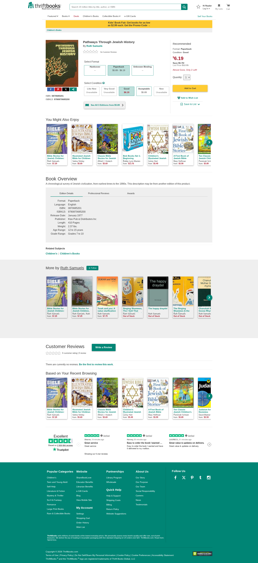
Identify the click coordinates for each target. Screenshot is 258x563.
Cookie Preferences (141, 555)
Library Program (114, 477)
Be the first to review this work (96, 364)
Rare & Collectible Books (58, 513)
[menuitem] (207, 6)
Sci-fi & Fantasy (54, 500)
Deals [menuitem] (76, 16)
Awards (131, 193)
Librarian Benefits (84, 486)
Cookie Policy (123, 555)
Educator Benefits (84, 482)
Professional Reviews (98, 193)
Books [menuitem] (65, 16)
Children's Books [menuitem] (91, 16)
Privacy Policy (66, 555)
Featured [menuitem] (52, 16)
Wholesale (111, 482)
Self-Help (51, 486)
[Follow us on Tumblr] (200, 477)
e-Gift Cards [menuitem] (130, 16)
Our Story (140, 477)
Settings (80, 513)
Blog (78, 495)
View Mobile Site (84, 500)
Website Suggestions (116, 513)
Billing (109, 504)
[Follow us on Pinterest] (192, 477)
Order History (82, 522)
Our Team (140, 486)
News (138, 500)
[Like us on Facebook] (175, 477)
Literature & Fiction (56, 491)
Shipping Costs (113, 500)
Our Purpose (142, 482)
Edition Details (66, 193)
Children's (51, 253)
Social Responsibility (145, 491)
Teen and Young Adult (57, 482)
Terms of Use (52, 555)
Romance (51, 504)
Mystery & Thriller (55, 495)
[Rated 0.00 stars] (90, 52)
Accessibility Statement (163, 555)
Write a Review (103, 347)
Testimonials (141, 504)
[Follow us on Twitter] (183, 477)
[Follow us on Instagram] (208, 477)
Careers (139, 495)
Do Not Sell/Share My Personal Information (95, 555)
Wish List (80, 527)
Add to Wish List (189, 98)
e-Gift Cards (82, 491)
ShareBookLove (83, 477)
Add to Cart (190, 88)
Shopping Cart (83, 518)
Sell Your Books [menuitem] (205, 16)
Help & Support (113, 495)
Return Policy (112, 509)
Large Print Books (55, 509)
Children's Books (70, 253)
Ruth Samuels (94, 46)
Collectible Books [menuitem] (110, 16)
